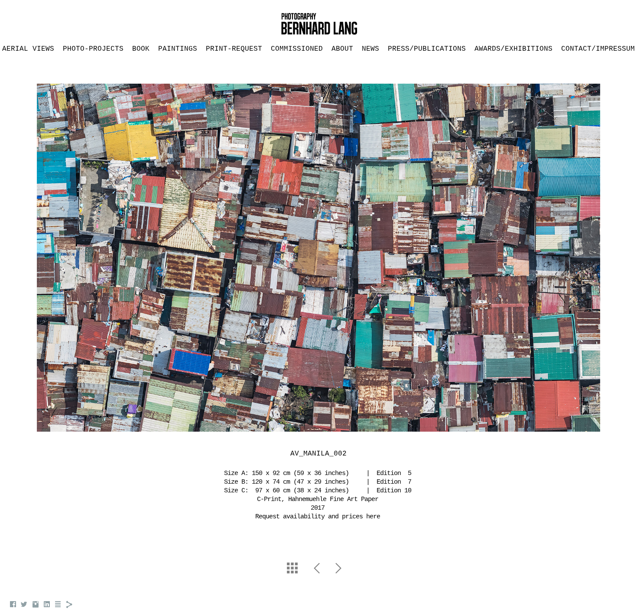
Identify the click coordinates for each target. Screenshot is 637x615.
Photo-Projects (93, 49)
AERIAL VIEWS (28, 49)
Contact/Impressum (598, 49)
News (370, 49)
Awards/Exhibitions (513, 49)
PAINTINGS (177, 49)
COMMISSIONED (297, 49)
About (342, 49)
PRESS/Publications (427, 49)
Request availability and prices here (317, 517)
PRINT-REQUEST (234, 49)
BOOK (141, 49)
